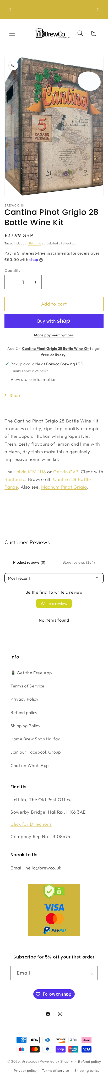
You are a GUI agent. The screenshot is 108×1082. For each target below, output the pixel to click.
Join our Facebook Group (35, 752)
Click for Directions (31, 824)
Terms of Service (27, 685)
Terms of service (55, 1070)
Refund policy (23, 712)
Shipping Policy (25, 725)
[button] (12, 33)
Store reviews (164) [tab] (78, 562)
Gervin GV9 (65, 471)
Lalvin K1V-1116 (30, 471)
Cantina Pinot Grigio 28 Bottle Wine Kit (55, 348)
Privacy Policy (24, 699)
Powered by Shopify (56, 1061)
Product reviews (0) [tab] (29, 562)
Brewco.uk (30, 1061)
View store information (33, 379)
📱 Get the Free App (31, 672)
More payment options (54, 335)
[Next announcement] (98, 9)
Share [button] (15, 395)
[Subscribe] (90, 973)
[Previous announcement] (10, 9)
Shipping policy (86, 1070)
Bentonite (14, 479)
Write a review (54, 603)
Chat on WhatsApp (29, 765)
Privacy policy (25, 1070)
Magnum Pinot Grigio (64, 487)
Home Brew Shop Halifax (35, 738)
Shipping (34, 243)
